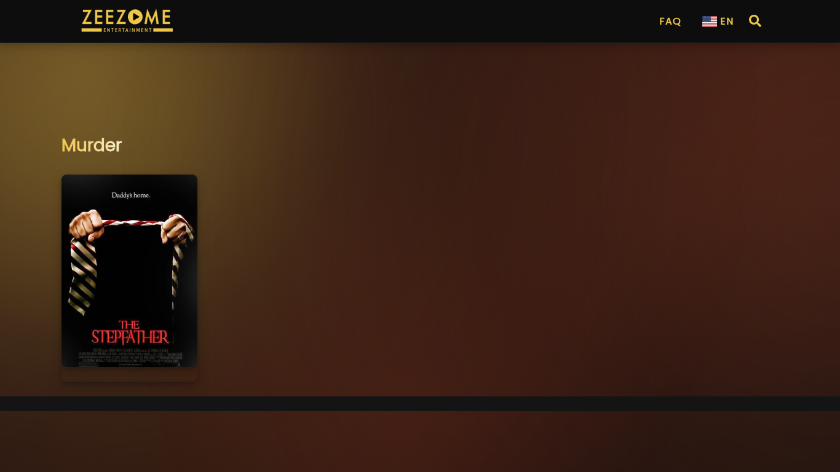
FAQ (670, 21)
